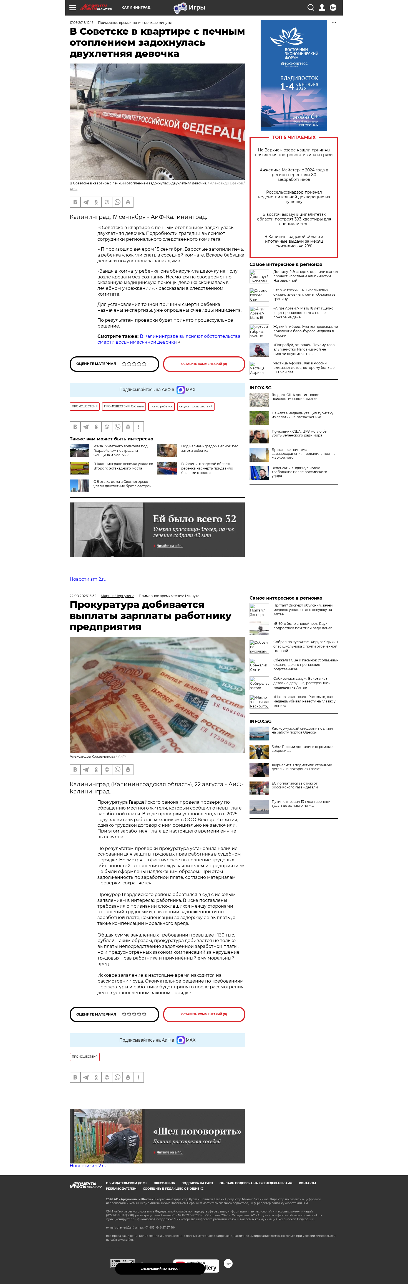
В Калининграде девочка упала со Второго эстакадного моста (123, 466)
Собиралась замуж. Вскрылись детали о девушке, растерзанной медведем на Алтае (302, 682)
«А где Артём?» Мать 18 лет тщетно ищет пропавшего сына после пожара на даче (303, 312)
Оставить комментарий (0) (204, 364)
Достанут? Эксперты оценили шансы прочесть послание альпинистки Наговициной (305, 276)
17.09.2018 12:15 (82, 23)
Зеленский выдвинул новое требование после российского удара (299, 472)
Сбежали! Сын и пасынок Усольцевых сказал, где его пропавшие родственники (305, 664)
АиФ (73, 189)
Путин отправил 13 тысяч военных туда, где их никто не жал (301, 804)
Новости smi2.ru (88, 579)
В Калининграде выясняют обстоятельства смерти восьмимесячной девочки (168, 339)
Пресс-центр (164, 1183)
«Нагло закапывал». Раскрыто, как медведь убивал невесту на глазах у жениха (304, 701)
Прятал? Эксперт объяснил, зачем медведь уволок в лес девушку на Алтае (303, 609)
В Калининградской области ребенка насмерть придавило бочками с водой (207, 468)
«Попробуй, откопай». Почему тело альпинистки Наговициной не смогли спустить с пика (304, 349)
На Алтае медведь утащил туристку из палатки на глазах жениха (302, 415)
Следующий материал (160, 1269)
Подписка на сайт (197, 1183)
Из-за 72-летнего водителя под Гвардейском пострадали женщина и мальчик (121, 450)
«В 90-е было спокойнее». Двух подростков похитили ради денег (302, 625)
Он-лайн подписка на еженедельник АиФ (256, 1183)
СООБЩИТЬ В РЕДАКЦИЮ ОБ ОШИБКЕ (173, 1189)
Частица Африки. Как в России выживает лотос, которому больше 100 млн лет (303, 367)
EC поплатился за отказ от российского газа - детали (295, 785)
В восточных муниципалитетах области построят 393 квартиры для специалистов (294, 219)
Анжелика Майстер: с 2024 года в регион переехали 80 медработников (294, 175)
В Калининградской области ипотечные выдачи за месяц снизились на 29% (294, 241)
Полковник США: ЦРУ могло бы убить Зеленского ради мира (299, 433)
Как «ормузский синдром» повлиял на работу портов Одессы (302, 730)
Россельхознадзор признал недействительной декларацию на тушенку (294, 197)
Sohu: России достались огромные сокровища (302, 749)
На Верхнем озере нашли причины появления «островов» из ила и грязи (294, 152)
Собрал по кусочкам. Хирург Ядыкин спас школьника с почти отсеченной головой (305, 646)
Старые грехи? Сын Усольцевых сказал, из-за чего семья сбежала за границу (304, 294)
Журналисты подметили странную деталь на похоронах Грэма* (302, 767)
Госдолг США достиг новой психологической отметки (295, 397)
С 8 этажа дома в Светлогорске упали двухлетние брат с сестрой (123, 483)
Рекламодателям (121, 1189)
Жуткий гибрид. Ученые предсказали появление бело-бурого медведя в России (305, 331)
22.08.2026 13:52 (83, 596)
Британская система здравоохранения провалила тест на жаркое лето (304, 454)
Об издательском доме (126, 1183)
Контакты (307, 1183)
